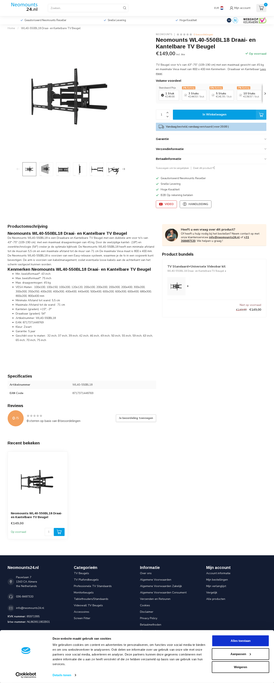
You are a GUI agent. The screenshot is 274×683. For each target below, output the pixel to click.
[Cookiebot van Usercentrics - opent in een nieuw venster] (26, 675)
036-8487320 (24, 596)
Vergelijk (211, 592)
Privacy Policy (148, 618)
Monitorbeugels (84, 592)
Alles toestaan (241, 640)
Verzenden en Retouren (155, 599)
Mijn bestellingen (217, 580)
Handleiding (198, 204)
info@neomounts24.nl (224, 237)
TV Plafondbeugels (86, 580)
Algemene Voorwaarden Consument (163, 592)
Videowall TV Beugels (88, 605)
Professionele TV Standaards (93, 586)
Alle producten (215, 599)
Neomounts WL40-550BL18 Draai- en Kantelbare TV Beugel (36, 515)
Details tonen (62, 675)
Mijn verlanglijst (216, 586)
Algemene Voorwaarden (155, 580)
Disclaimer (146, 612)
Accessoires (81, 612)
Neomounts (164, 34)
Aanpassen (238, 653)
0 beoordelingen (203, 34)
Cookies (145, 605)
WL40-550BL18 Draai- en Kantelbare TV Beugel (51, 28)
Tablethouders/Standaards (91, 599)
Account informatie (218, 573)
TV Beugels (81, 573)
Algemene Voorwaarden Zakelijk (161, 586)
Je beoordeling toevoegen (136, 418)
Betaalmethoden (150, 625)
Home (11, 28)
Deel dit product (202, 168)
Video (169, 204)
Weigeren (240, 667)
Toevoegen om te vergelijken (172, 168)
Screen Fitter (82, 618)
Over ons (146, 573)
